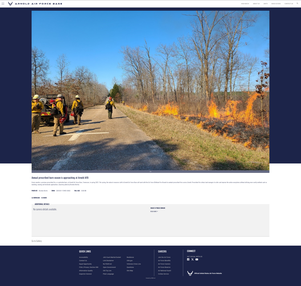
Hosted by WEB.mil (150, 278)
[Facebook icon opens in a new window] (188, 259)
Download (36, 198)
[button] (2, 3)
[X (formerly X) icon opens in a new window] (192, 259)
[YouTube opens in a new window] (197, 259)
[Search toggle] (297, 3)
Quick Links (85, 251)
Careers (162, 251)
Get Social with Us (194, 256)
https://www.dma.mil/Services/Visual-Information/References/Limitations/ (200, 217)
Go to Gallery (37, 240)
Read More (153, 211)
